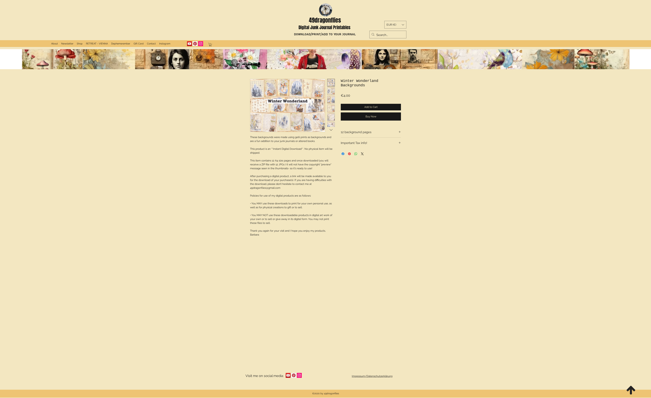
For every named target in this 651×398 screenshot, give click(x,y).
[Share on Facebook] (343, 151)
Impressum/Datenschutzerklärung (372, 376)
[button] (395, 24)
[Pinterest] (195, 43)
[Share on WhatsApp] (356, 151)
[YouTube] (189, 43)
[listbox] (395, 24)
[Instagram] (200, 43)
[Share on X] (362, 151)
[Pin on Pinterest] (349, 151)
